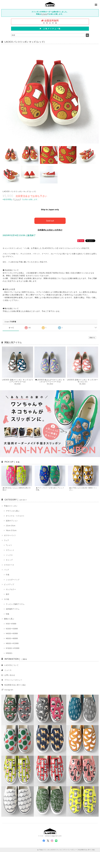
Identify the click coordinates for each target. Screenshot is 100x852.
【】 (17, 199)
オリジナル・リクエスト (15, 516)
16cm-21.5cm (11, 530)
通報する (92, 337)
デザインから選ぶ (12, 511)
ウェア (6, 540)
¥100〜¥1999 (11, 624)
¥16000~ (9, 653)
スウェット (10, 550)
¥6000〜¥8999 (12, 638)
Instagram (8, 690)
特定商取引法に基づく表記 (15, 685)
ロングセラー (11, 589)
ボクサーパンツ (10, 535)
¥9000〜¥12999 (12, 643)
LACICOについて (11, 665)
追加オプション (12, 521)
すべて (11, 328)
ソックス (9, 555)
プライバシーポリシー (13, 680)
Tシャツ (9, 545)
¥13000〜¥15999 (12, 648)
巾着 (7, 575)
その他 (6, 599)
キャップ (9, 560)
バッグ (6, 570)
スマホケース (9, 565)
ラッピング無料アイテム (15, 604)
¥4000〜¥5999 (12, 633)
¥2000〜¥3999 (12, 629)
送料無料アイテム (12, 609)
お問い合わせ (9, 675)
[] (44, 14)
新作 (7, 594)
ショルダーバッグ (12, 580)
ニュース (8, 670)
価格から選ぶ (9, 619)
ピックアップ (9, 584)
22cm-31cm (10, 526)
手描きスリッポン (10, 506)
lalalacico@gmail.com (53, 836)
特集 (7, 614)
